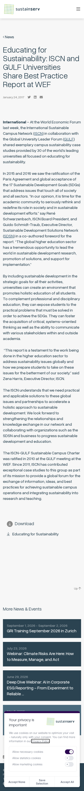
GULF (69, 139)
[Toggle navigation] (75, 9)
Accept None (16, 782)
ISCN (38, 133)
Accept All (67, 782)
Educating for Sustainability (35, 534)
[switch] (69, 751)
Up (76, 588)
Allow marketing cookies (27, 764)
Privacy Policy (40, 741)
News (9, 37)
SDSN (9, 236)
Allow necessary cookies (27, 751)
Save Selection (42, 781)
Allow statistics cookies (26, 758)
